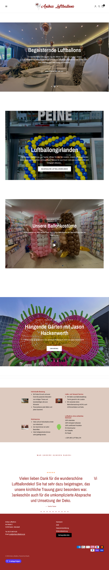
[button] (54, 74)
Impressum (59, 527)
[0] (102, 6)
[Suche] (99, 6)
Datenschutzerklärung (62, 533)
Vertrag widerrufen (64, 540)
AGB (57, 530)
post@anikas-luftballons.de (17, 539)
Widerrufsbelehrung (62, 536)
